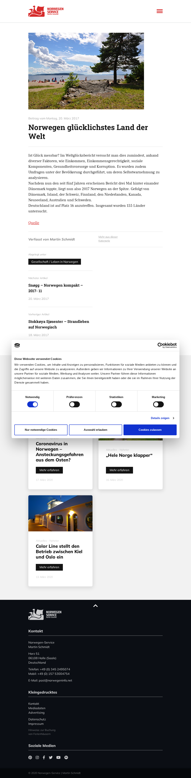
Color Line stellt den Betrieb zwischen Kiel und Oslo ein (59, 551)
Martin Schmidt (62, 239)
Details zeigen (160, 418)
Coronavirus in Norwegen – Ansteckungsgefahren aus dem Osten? (60, 451)
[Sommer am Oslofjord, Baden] (95, 71)
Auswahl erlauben (95, 429)
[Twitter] (51, 757)
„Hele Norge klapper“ (129, 455)
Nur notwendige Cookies (41, 429)
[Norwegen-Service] (47, 11)
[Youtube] (58, 757)
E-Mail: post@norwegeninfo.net (50, 680)
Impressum (36, 724)
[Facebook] (44, 757)
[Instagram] (37, 757)
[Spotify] (66, 757)
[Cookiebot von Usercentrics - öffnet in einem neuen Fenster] (160, 345)
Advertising (36, 712)
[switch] (74, 404)
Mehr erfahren (49, 470)
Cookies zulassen (150, 429)
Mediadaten (36, 708)
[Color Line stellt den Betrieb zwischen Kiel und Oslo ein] (60, 513)
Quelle (33, 222)
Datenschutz (37, 719)
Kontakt (33, 703)
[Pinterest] (30, 757)
